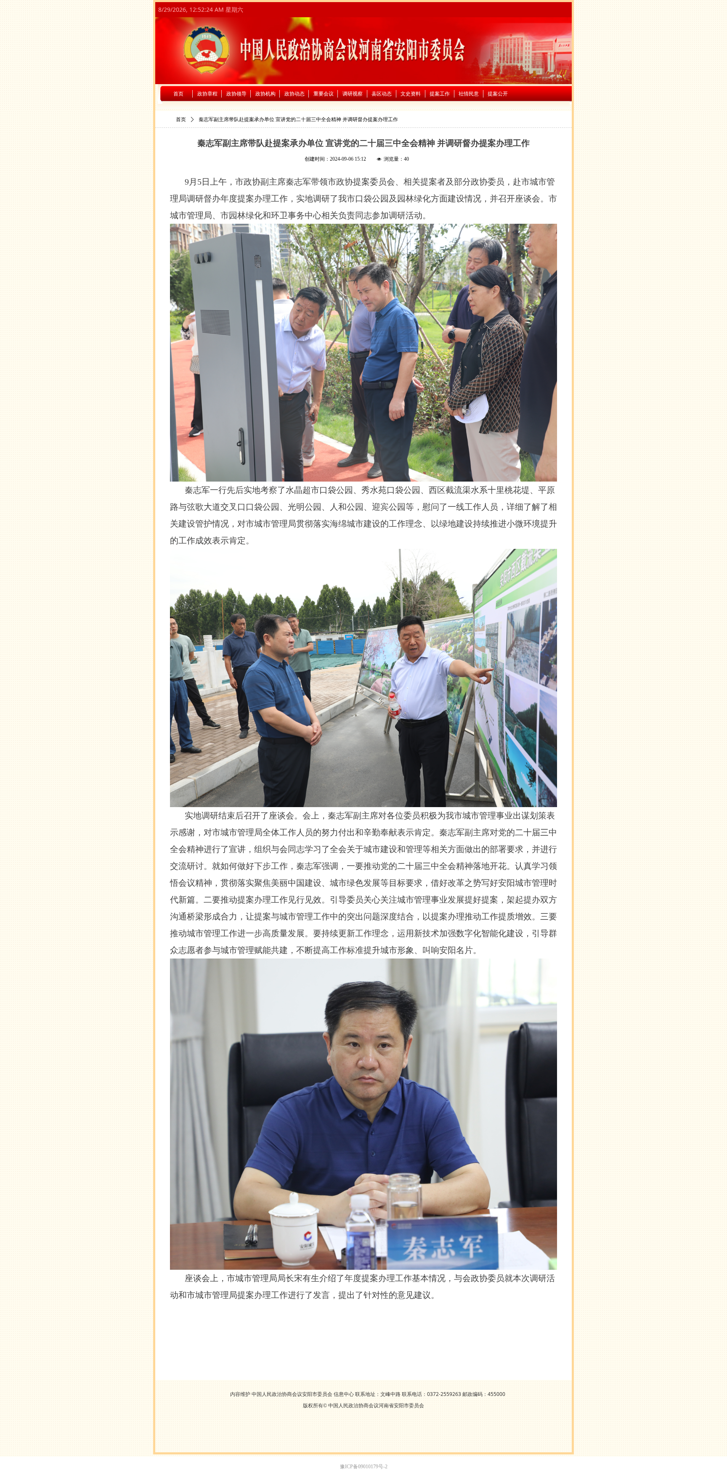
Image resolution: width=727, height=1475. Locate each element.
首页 (181, 119)
